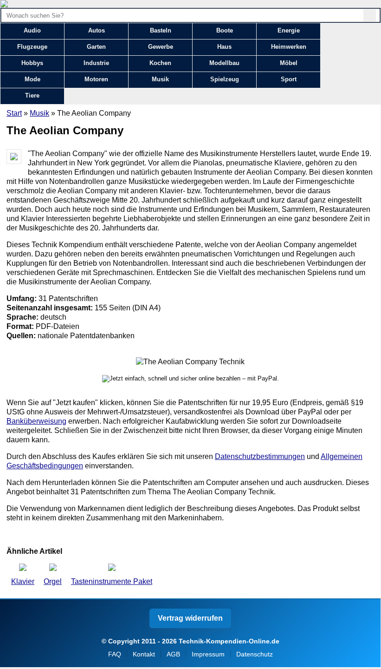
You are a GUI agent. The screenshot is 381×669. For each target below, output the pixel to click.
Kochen (160, 62)
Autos (96, 30)
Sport (289, 79)
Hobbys (32, 62)
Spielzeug (224, 79)
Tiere (32, 95)
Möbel (288, 62)
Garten (96, 46)
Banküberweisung (36, 421)
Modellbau (224, 62)
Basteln (160, 30)
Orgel (53, 581)
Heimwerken (288, 46)
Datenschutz (254, 654)
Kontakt (144, 654)
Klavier (22, 581)
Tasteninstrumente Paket (111, 581)
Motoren (96, 79)
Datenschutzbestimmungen (260, 456)
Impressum (208, 654)
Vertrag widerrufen (190, 618)
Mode (32, 79)
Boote (224, 30)
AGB (173, 654)
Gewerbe (160, 46)
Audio (32, 30)
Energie (289, 30)
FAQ (114, 654)
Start (14, 113)
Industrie (96, 62)
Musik (160, 79)
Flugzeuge (32, 46)
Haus (224, 46)
